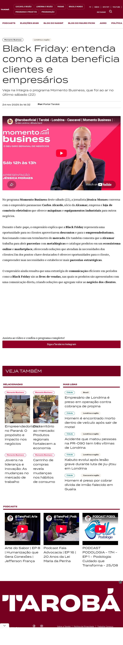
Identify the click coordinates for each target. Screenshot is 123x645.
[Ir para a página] (110, 11)
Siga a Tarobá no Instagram (61, 344)
